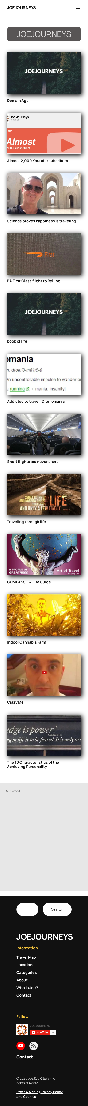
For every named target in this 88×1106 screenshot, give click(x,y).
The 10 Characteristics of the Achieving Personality (33, 764)
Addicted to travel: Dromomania (36, 401)
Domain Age (18, 100)
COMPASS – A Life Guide (29, 582)
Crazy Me (15, 702)
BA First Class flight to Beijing (33, 281)
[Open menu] (78, 8)
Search (57, 909)
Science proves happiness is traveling (41, 221)
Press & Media (27, 1092)
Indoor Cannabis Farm (26, 642)
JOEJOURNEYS (21, 7)
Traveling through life (26, 522)
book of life (17, 341)
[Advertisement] (44, 840)
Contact (24, 1057)
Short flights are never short (32, 461)
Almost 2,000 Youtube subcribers (37, 161)
